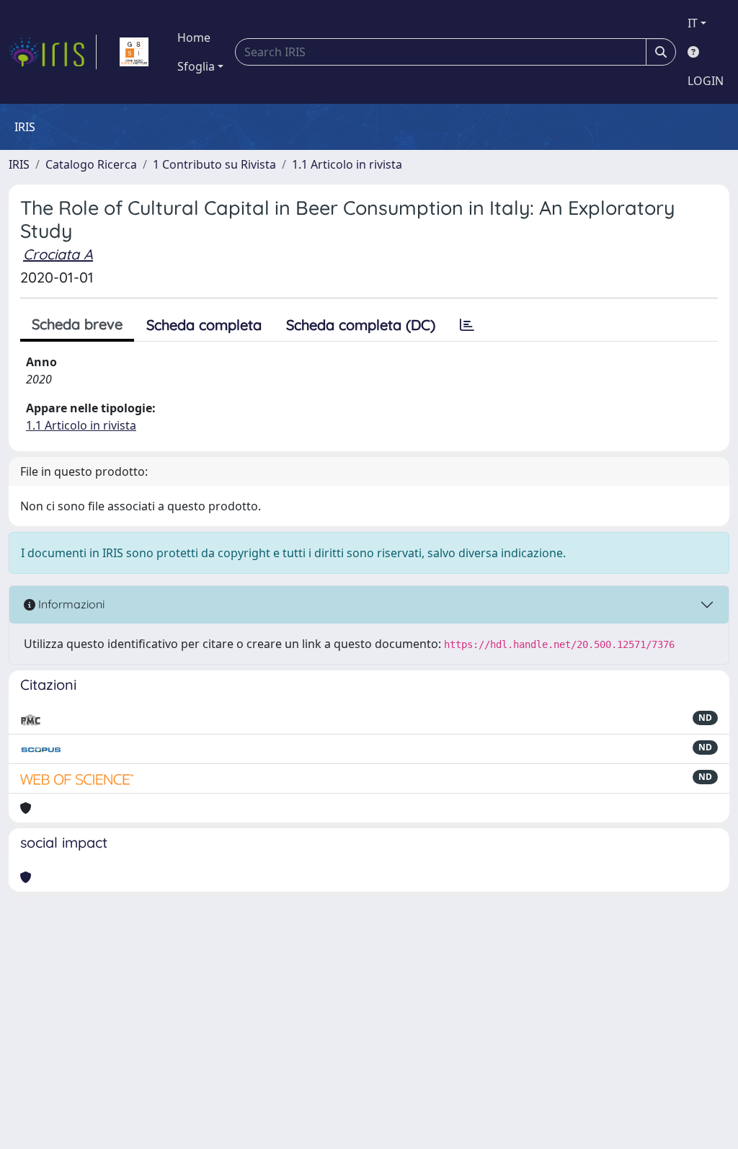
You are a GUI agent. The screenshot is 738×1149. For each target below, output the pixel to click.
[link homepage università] (134, 52)
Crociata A (58, 254)
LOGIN (706, 81)
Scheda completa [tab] (204, 325)
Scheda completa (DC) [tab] (360, 325)
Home (193, 37)
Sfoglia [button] (196, 66)
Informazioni (70, 604)
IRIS (19, 164)
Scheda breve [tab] (77, 324)
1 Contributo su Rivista (214, 164)
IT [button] (693, 23)
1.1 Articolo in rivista (347, 164)
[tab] (467, 325)
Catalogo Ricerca (91, 164)
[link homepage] (53, 52)
